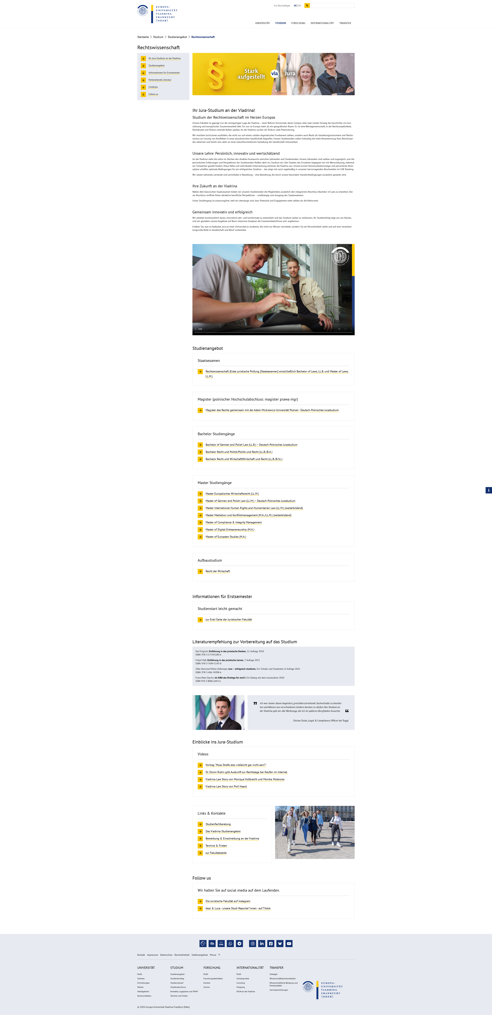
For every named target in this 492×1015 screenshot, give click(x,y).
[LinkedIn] (261, 943)
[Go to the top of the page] (219, 954)
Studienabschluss (178, 987)
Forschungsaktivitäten (213, 978)
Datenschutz (166, 954)
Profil (139, 974)
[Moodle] (212, 943)
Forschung (298, 23)
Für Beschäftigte (282, 5)
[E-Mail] (221, 943)
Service (206, 987)
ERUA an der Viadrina (246, 991)
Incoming (241, 983)
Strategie (273, 974)
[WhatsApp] (230, 943)
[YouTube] (289, 943)
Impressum (152, 954)
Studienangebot (177, 37)
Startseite (143, 37)
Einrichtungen (143, 983)
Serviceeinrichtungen (279, 990)
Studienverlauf (176, 983)
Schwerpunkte (243, 978)
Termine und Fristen (179, 995)
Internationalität (322, 23)
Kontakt (141, 954)
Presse (213, 954)
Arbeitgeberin (143, 991)
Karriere (206, 983)
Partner (140, 987)
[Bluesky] (279, 943)
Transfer (345, 23)
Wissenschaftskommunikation (283, 978)
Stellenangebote (200, 954)
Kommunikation (144, 995)
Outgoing (241, 987)
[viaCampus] (203, 943)
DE (295, 5)
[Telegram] (239, 943)
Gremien (141, 978)
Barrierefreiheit (182, 954)
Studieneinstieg (177, 978)
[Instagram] (252, 943)
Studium (280, 23)
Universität (262, 23)
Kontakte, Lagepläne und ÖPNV (184, 991)
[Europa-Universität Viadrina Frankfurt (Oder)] (157, 14)
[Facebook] (270, 943)
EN (299, 5)
